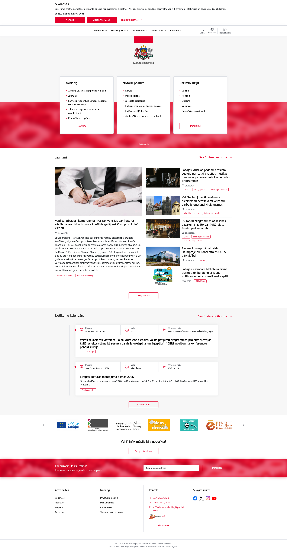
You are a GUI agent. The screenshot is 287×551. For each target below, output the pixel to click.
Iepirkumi (59, 502)
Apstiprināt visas (101, 19)
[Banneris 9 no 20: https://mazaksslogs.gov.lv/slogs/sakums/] (159, 424)
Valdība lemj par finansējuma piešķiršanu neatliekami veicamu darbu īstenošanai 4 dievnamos (203, 201)
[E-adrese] (155, 516)
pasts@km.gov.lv (161, 502)
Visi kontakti (164, 525)
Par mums (195, 125)
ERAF (186, 237)
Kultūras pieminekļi (85, 276)
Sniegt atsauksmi (143, 451)
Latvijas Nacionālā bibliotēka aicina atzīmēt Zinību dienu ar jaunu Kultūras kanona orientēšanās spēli (205, 272)
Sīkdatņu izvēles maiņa (111, 512)
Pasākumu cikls (88, 390)
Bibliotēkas (200, 281)
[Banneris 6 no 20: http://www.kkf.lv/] (68, 424)
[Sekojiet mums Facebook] (195, 498)
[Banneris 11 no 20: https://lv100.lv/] (219, 424)
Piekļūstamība (107, 502)
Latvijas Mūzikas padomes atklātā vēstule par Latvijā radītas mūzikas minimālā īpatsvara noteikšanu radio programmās (205, 175)
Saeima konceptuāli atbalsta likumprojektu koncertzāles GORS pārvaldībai (204, 252)
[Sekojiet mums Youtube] (214, 498)
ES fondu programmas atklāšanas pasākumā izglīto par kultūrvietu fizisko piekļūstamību (204, 224)
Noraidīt (70, 19)
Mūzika (186, 189)
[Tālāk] (243, 425)
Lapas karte (106, 507)
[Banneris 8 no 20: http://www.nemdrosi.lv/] (128, 424)
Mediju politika (200, 189)
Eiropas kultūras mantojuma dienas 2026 (107, 377)
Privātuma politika (109, 497)
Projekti (59, 507)
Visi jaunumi (143, 295)
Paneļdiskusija (88, 351)
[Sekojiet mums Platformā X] (201, 498)
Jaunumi (82, 125)
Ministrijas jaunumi (64, 276)
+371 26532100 (161, 497)
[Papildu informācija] (163, 516)
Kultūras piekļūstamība (193, 240)
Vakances (60, 497)
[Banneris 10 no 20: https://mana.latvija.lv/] (189, 424)
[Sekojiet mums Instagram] (208, 498)
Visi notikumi (143, 404)
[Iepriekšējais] (44, 425)
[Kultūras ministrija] (71, 30)
